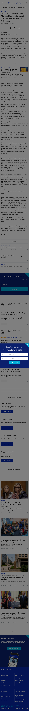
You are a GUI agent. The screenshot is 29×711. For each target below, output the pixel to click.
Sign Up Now (14, 362)
